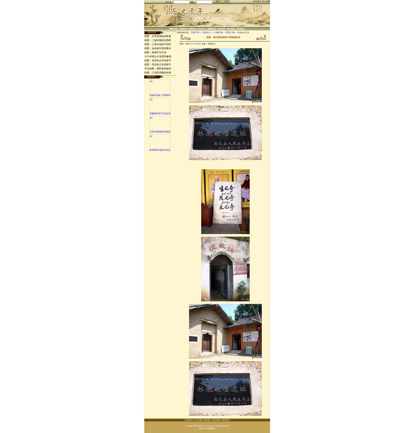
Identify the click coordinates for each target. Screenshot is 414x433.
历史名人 (202, 29)
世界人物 (230, 32)
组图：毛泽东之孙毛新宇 (157, 60)
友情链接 (216, 420)
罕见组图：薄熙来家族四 (157, 68)
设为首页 (257, 1)
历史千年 (195, 32)
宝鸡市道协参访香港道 (160, 132)
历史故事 (221, 29)
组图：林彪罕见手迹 (155, 52)
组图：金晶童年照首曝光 (157, 48)
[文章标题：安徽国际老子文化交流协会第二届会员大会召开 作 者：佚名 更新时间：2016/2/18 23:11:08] (160, 111)
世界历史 (192, 29)
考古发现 (231, 29)
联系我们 (207, 420)
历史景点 (240, 29)
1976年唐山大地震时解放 (157, 56)
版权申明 (225, 420)
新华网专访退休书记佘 (160, 150)
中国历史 (183, 29)
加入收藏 (266, 1)
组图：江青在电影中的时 (157, 44)
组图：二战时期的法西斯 (157, 40)
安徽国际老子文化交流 (160, 113)
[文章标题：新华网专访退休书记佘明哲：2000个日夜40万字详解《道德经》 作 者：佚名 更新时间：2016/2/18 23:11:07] (160, 148)
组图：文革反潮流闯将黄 (157, 36)
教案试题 (212, 29)
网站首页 (173, 29)
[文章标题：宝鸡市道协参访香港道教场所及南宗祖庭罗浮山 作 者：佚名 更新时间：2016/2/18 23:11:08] (160, 129)
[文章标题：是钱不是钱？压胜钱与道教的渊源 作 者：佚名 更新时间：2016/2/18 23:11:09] (160, 93)
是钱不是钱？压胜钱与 (160, 95)
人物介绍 (218, 32)
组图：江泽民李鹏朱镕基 (157, 72)
